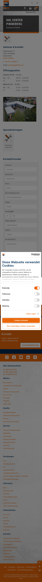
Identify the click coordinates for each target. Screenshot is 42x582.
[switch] (37, 294)
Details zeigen (31, 314)
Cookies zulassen (21, 320)
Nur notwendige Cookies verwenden (21, 326)
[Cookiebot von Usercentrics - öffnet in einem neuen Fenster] (31, 254)
